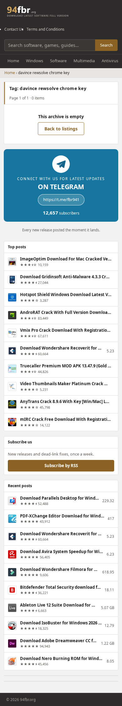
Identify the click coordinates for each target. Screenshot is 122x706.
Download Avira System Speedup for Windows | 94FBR (62, 551)
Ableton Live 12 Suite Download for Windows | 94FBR (59, 605)
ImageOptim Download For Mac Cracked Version (65, 259)
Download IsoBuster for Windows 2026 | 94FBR (61, 623)
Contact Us (13, 29)
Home (13, 60)
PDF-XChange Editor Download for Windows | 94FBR (62, 516)
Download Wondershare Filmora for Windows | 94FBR (59, 569)
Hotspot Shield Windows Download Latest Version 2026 (65, 294)
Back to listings (61, 129)
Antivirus (110, 60)
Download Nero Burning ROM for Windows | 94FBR (62, 658)
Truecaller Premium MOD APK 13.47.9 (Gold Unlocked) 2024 (65, 366)
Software (58, 60)
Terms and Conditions (45, 29)
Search (106, 45)
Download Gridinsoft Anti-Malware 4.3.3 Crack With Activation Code (65, 277)
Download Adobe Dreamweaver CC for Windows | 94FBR (59, 640)
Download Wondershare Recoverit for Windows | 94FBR (62, 348)
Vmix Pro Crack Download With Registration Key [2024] (65, 330)
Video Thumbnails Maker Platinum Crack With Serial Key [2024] (65, 383)
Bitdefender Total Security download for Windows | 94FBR (61, 587)
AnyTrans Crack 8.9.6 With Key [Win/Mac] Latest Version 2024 (65, 401)
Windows (34, 60)
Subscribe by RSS (61, 465)
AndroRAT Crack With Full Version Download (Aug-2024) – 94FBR (65, 312)
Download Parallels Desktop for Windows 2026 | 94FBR (59, 498)
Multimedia (84, 60)
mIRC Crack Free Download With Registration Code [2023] (65, 419)
